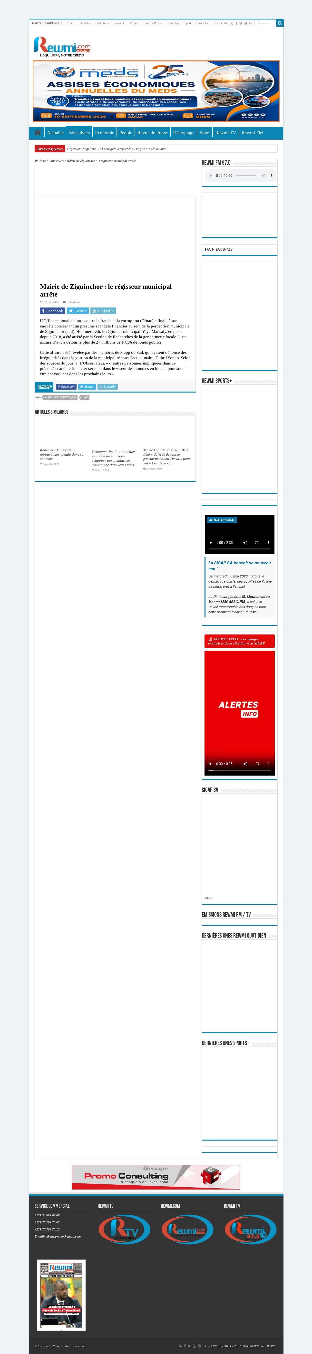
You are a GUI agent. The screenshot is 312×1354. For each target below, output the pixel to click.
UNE (85, 397)
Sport (188, 23)
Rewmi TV (202, 23)
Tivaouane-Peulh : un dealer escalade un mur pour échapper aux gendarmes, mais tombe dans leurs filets (113, 458)
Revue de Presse (152, 23)
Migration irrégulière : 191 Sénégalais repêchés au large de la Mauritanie (116, 149)
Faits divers (102, 23)
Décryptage (173, 23)
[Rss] (232, 23)
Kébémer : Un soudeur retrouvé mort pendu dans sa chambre (62, 454)
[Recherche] (280, 23)
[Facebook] (236, 23)
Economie (119, 23)
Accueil (71, 23)
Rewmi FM (220, 23)
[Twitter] (241, 23)
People (134, 23)
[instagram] (251, 23)
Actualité (85, 23)
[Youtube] (246, 23)
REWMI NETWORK (263, 1346)
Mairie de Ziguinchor (60, 397)
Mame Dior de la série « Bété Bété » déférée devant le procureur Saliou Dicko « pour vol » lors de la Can (166, 456)
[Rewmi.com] (63, 45)
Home (42, 161)
